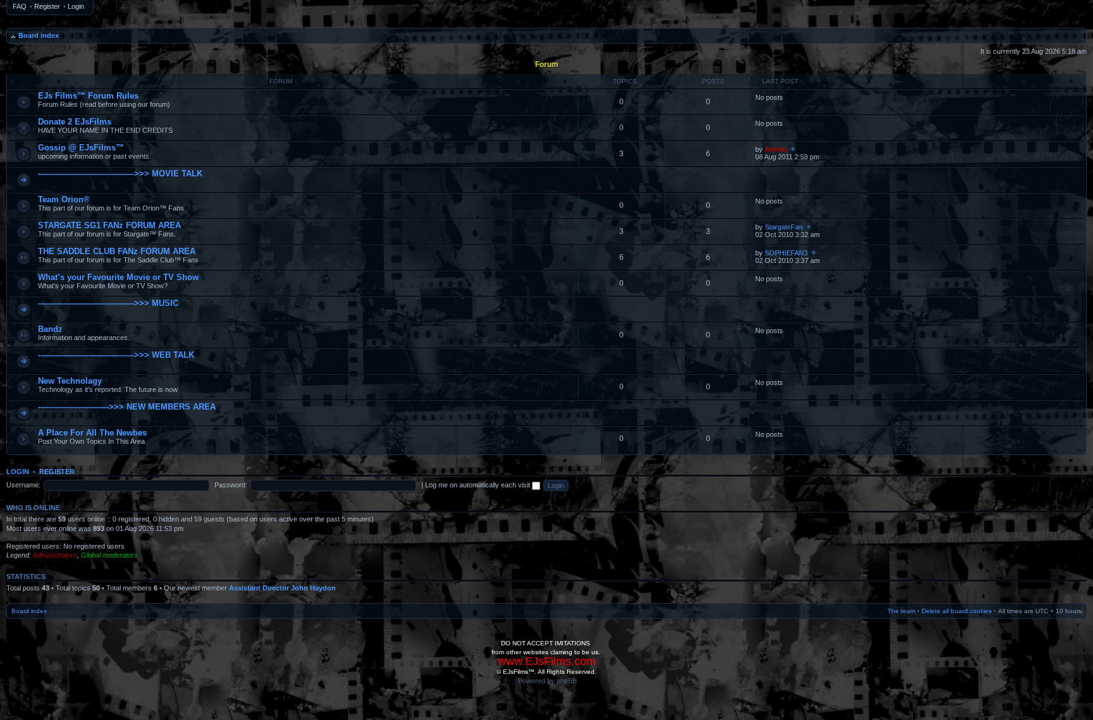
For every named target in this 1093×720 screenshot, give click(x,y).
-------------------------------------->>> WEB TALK (116, 355)
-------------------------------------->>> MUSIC (108, 303)
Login (76, 6)
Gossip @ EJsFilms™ (81, 147)
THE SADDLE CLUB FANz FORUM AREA (116, 251)
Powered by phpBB (547, 681)
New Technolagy (70, 381)
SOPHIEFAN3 (786, 253)
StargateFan (784, 227)
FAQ (20, 6)
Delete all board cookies (957, 610)
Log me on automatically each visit (478, 485)
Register (47, 6)
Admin (776, 149)
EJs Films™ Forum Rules (88, 96)
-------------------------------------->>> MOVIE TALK (120, 173)
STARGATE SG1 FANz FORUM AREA (109, 225)
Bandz (50, 329)
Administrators (55, 555)
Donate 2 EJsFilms (74, 121)
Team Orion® (64, 199)
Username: (23, 485)
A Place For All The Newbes (92, 432)
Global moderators (109, 555)
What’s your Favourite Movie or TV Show (118, 277)
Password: (230, 485)
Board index (38, 35)
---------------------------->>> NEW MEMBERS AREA (127, 407)
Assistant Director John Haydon (282, 588)
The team (901, 610)
